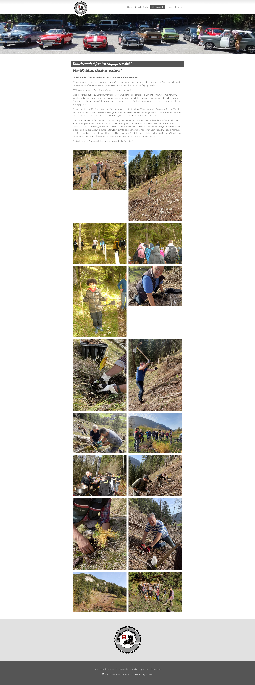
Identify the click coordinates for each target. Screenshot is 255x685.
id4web (149, 674)
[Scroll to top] (250, 680)
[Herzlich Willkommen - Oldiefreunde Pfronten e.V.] (81, 7)
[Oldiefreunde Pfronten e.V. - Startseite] (127, 640)
